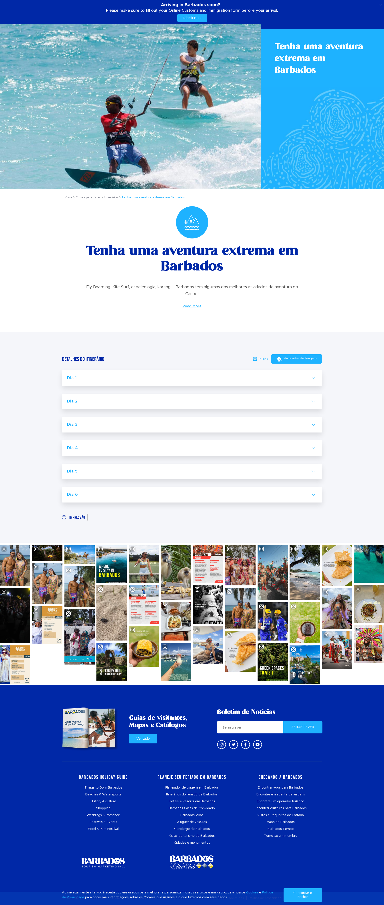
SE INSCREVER (303, 727)
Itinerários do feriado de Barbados (192, 794)
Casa (68, 197)
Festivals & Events (103, 822)
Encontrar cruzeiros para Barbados (281, 808)
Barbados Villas (191, 815)
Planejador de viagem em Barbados (192, 787)
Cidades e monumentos (192, 842)
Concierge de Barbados (192, 829)
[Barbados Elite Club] (192, 862)
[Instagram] (221, 744)
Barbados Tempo (281, 829)
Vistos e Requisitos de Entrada (280, 815)
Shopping (103, 808)
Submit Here (192, 18)
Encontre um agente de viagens (280, 794)
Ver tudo (143, 738)
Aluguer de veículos (192, 822)
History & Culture (103, 801)
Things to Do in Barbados (103, 787)
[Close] (380, 4)
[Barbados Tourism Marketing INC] (103, 862)
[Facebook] (245, 744)
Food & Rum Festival (103, 829)
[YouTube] (257, 744)
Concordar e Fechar (302, 895)
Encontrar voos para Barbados (280, 787)
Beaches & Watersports (103, 794)
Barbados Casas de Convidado (192, 808)
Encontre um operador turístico (280, 801)
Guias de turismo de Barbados (192, 835)
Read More (192, 306)
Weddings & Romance (103, 815)
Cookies (252, 892)
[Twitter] (233, 744)
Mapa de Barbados (281, 822)
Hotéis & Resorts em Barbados (192, 801)
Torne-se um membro (280, 835)
